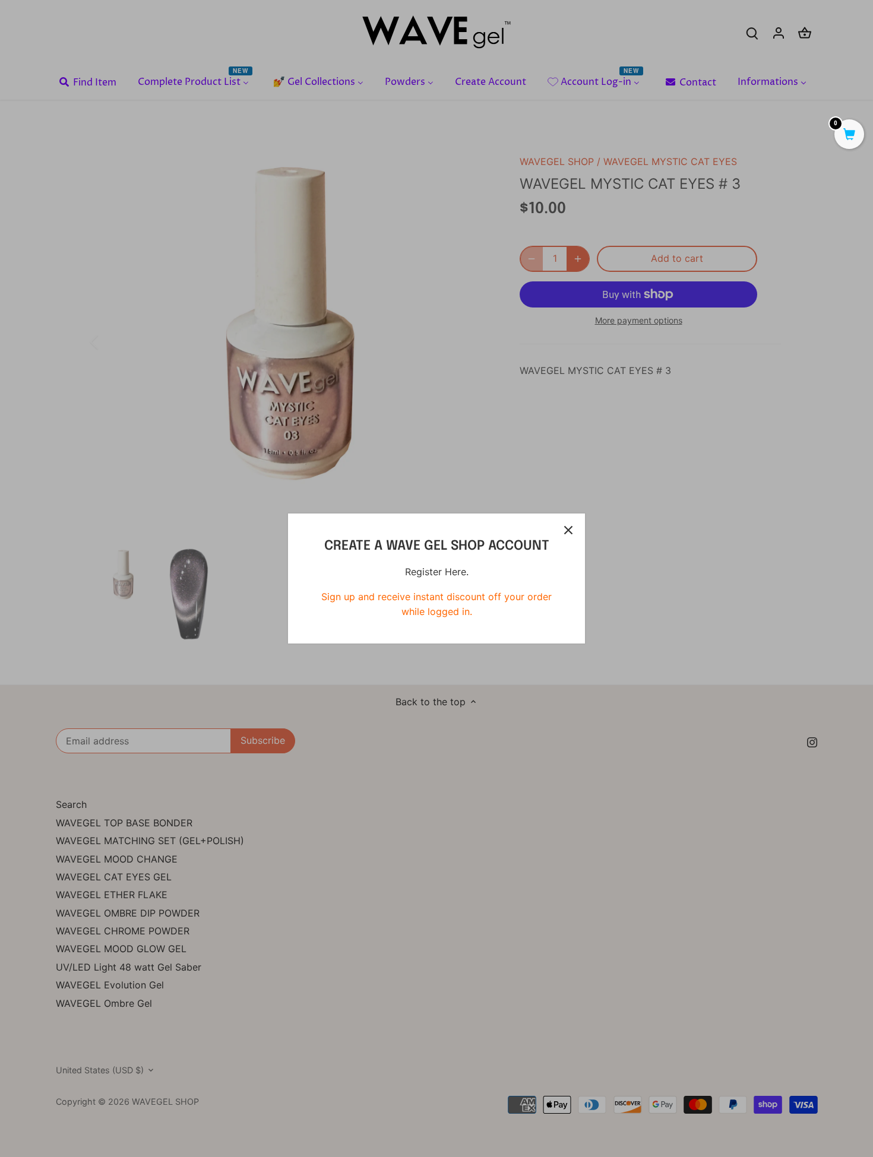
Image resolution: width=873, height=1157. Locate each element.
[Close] (568, 530)
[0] (849, 135)
